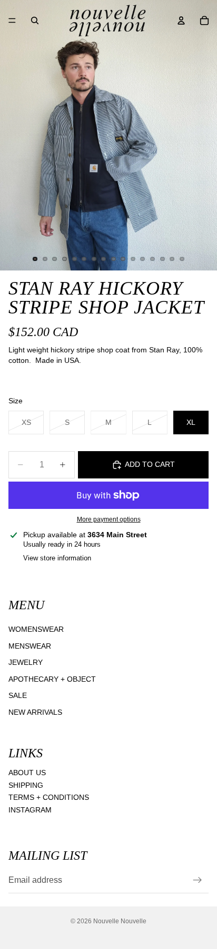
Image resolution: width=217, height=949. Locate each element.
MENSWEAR (29, 645)
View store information (57, 558)
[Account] (181, 20)
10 (123, 259)
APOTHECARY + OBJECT (52, 679)
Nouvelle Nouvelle (119, 921)
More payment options (109, 519)
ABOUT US (27, 772)
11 (132, 259)
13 (152, 259)
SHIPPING (25, 784)
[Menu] (12, 20)
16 (181, 259)
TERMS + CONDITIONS (48, 797)
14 (162, 259)
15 (172, 259)
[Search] (34, 20)
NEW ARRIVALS (35, 712)
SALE (17, 695)
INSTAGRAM (30, 810)
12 (142, 259)
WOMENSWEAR (36, 629)
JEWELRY (25, 662)
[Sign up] (197, 880)
